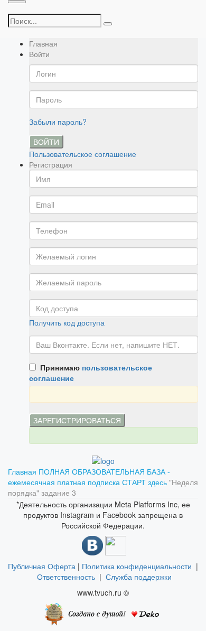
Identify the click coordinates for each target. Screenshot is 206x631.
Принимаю (90, 372)
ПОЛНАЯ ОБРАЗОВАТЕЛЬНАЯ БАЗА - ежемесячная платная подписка (89, 476)
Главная (43, 43)
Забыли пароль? (58, 121)
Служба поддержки (139, 576)
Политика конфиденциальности (137, 566)
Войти (46, 141)
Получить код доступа (67, 322)
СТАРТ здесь (145, 482)
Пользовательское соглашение (82, 154)
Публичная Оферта (42, 566)
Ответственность (68, 576)
